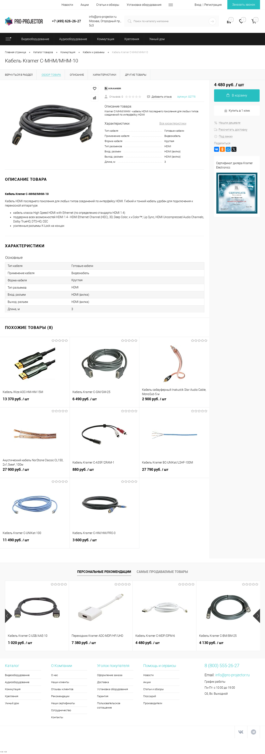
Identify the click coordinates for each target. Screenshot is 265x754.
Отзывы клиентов (62, 689)
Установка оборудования (144, 4)
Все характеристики (172, 123)
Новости (67, 4)
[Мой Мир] (228, 149)
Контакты (57, 717)
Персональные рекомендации (104, 571)
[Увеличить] (52, 124)
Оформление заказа (109, 675)
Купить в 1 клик (239, 110)
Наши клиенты (60, 682)
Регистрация (213, 4)
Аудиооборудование (17, 682)
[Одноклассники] (222, 149)
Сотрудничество (61, 710)
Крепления (11, 696)
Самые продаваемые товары (162, 571)
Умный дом (12, 703)
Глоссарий (149, 696)
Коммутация (12, 689)
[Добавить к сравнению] (94, 98)
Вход (198, 4)
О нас (54, 675)
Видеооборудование (17, 675)
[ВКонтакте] (216, 149)
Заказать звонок (243, 4)
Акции (85, 4)
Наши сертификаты (63, 703)
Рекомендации (60, 696)
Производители (152, 703)
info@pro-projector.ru (232, 675)
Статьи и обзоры (107, 4)
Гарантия (102, 696)
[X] (233, 149)
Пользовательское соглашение (108, 705)
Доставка (103, 682)
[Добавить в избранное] (94, 88)
